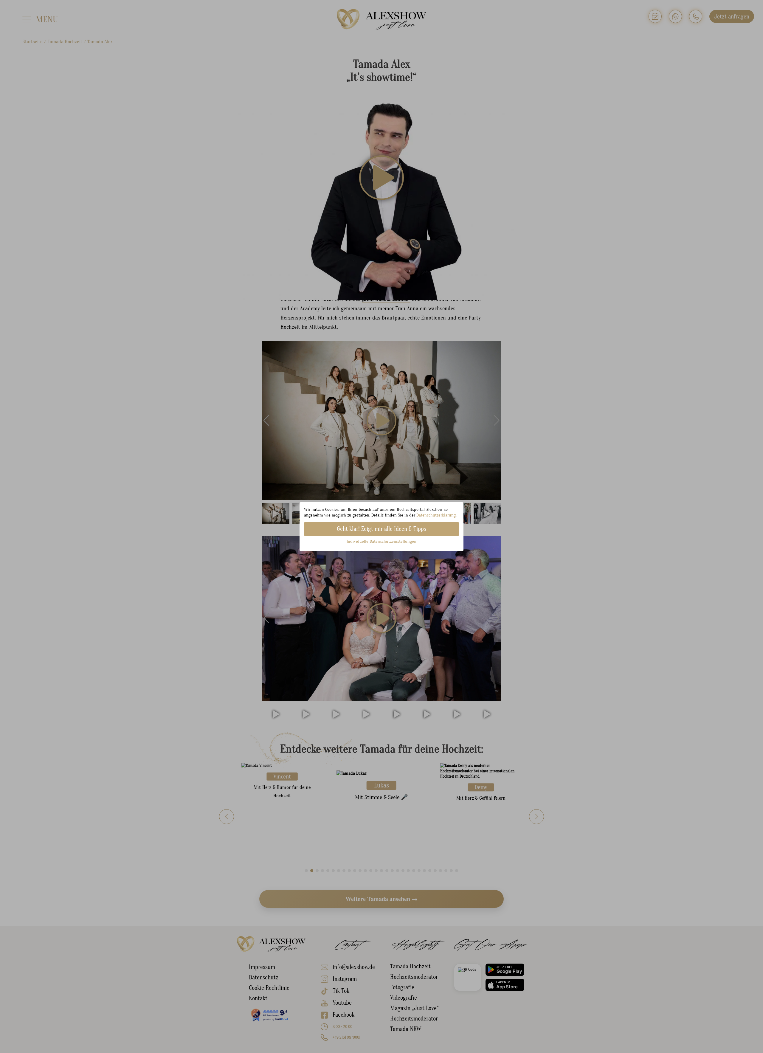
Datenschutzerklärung (436, 515)
